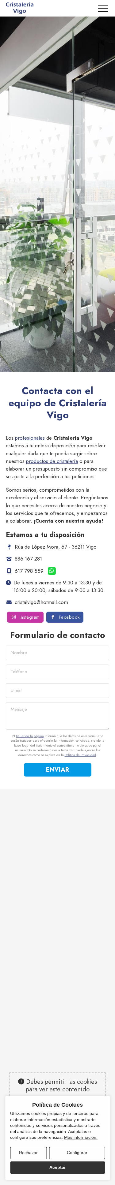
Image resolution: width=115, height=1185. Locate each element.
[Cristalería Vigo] (19, 8)
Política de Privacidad (80, 754)
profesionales (30, 438)
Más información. (81, 1137)
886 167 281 (28, 558)
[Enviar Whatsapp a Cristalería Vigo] (52, 571)
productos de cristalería (52, 461)
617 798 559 (29, 570)
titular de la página (30, 735)
